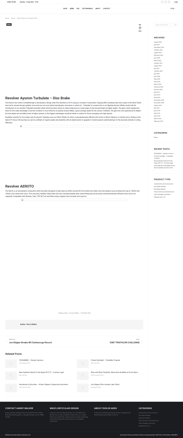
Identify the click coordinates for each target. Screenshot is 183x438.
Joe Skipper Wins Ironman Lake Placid (105, 384)
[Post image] (11, 363)
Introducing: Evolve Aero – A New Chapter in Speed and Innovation (43, 384)
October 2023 (158, 50)
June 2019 (157, 95)
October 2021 (158, 63)
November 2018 (159, 103)
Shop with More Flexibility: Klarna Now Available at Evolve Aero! (114, 372)
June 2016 (157, 111)
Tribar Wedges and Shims (162, 194)
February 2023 (158, 55)
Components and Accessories (163, 184)
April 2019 (157, 97)
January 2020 (158, 89)
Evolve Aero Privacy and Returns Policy (131, 435)
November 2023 (159, 47)
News (9, 24)
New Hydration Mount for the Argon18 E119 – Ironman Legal (41, 372)
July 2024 (156, 45)
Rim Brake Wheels (160, 189)
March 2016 (157, 118)
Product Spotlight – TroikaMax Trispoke (105, 360)
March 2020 (157, 84)
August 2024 (158, 42)
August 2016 (158, 105)
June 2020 (157, 76)
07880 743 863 (11, 2)
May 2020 (157, 79)
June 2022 (157, 58)
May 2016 (157, 113)
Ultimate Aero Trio (159, 197)
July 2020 (156, 74)
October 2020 (158, 71)
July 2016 (156, 108)
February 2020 (158, 87)
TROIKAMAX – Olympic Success (31, 360)
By (74, 313)
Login (176, 2)
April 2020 (157, 82)
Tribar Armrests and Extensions (164, 192)
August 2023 (158, 52)
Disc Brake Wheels (160, 186)
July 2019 (156, 92)
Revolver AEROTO (19, 186)
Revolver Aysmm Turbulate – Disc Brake (37, 98)
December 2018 (159, 100)
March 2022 (157, 60)
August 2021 (158, 66)
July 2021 (156, 68)
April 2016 (157, 116)
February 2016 (158, 121)
